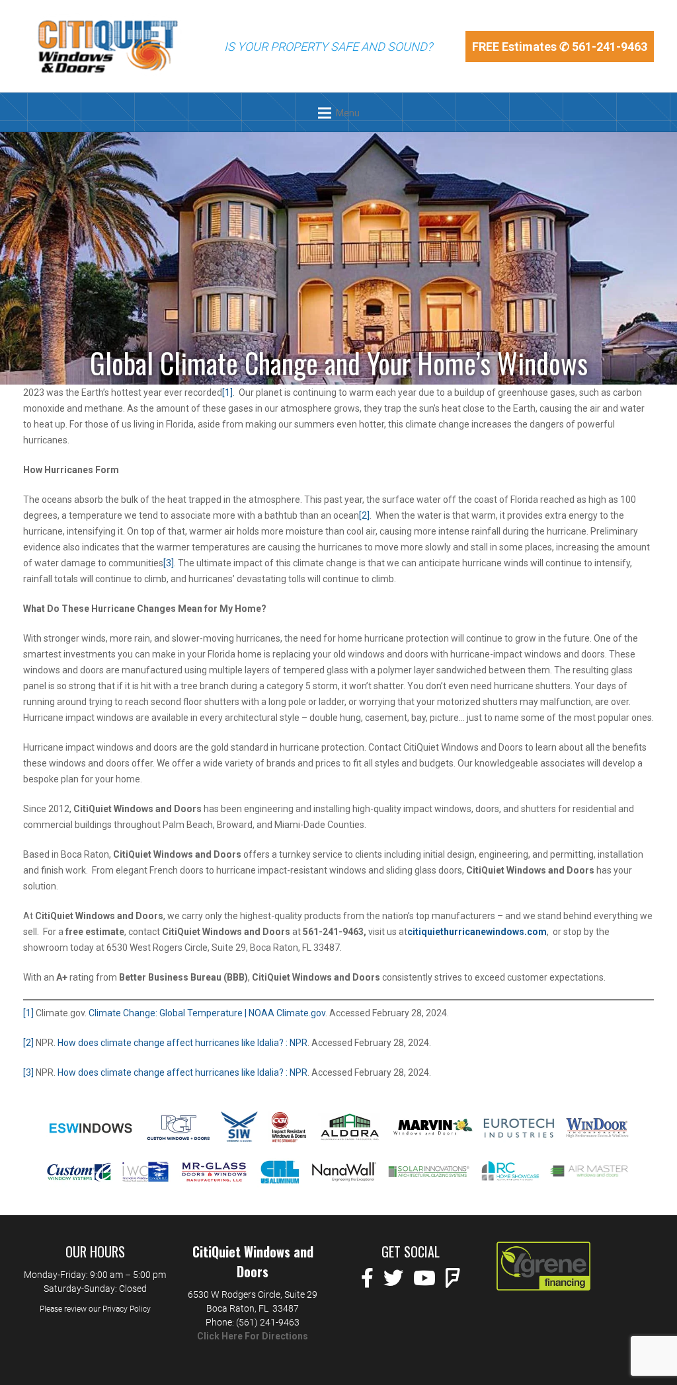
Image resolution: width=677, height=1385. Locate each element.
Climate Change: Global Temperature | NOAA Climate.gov (207, 1013)
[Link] (107, 46)
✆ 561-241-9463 (603, 47)
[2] (364, 515)
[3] (168, 563)
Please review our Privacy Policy (95, 1309)
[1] (227, 392)
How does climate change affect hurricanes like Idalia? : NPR (182, 1042)
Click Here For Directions (252, 1336)
